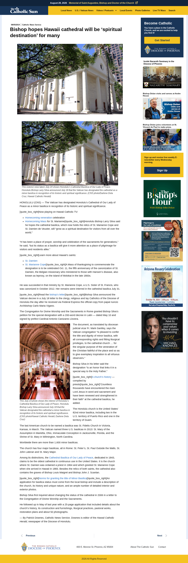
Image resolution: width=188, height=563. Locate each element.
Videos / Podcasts (105, 10)
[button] (162, 77)
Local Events (126, 10)
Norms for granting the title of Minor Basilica (63, 478)
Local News (66, 10)
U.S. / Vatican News (84, 10)
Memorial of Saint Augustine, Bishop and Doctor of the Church (101, 3)
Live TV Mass (159, 10)
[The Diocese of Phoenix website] (40, 547)
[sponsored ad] (162, 240)
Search (172, 10)
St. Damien (31, 260)
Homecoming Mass (35, 221)
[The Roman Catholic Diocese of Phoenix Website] (162, 49)
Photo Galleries (142, 10)
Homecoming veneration (38, 217)
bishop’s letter (57, 294)
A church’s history (101, 377)
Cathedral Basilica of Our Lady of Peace (71, 457)
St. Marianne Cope (35, 264)
